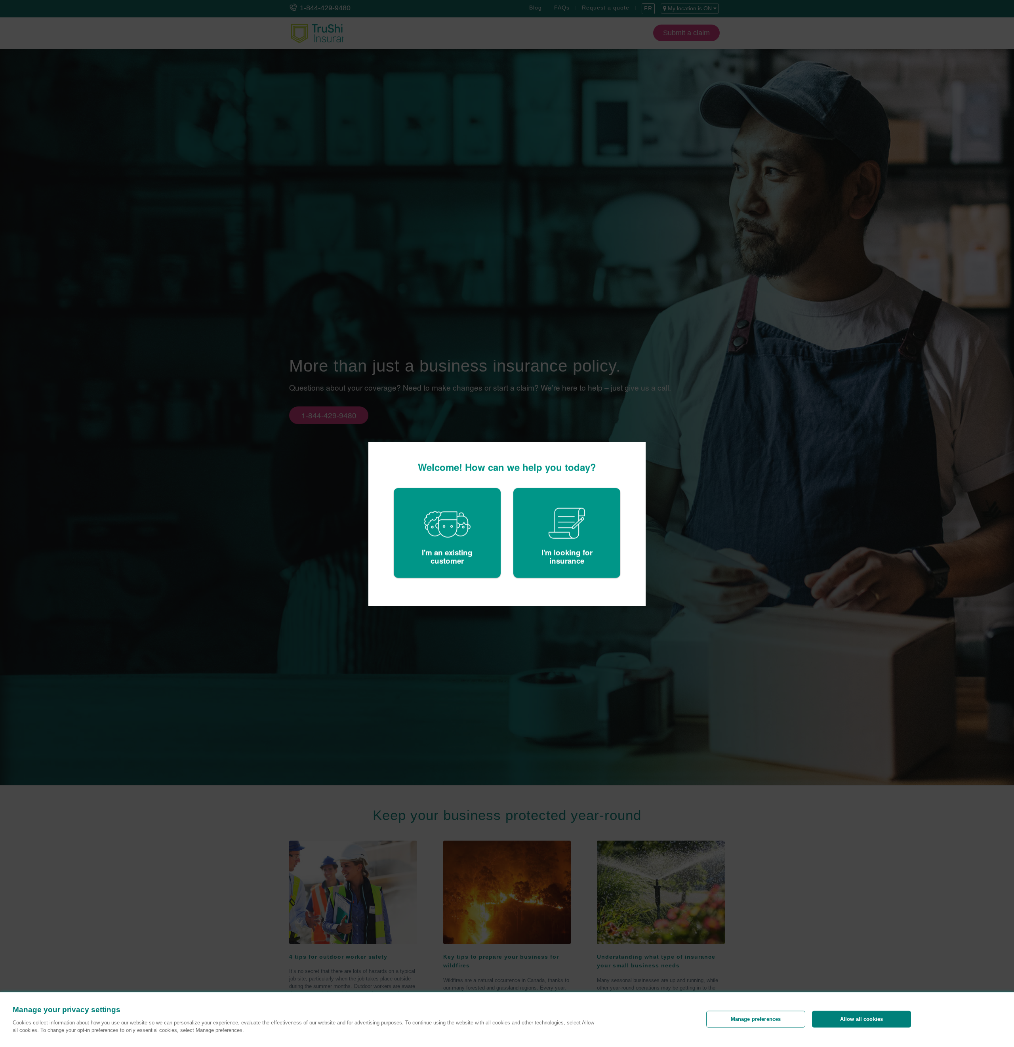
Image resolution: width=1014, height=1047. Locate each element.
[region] (507, 1019)
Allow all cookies (861, 1019)
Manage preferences (756, 1019)
